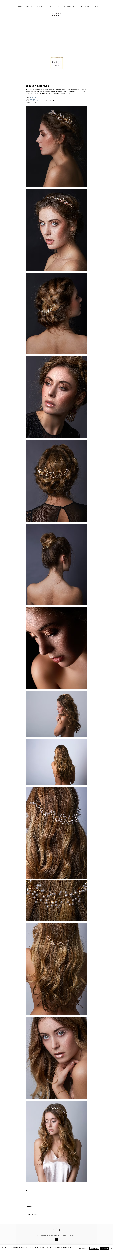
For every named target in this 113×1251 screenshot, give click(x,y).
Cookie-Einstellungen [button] (82, 1248)
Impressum (63, 1235)
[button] (39, 6)
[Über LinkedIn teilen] (31, 1190)
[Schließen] (111, 1248)
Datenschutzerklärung (70, 1235)
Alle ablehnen (94, 1248)
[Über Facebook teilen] (26, 1190)
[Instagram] (56, 1239)
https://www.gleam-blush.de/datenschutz (24, 1249)
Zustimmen (105, 1248)
